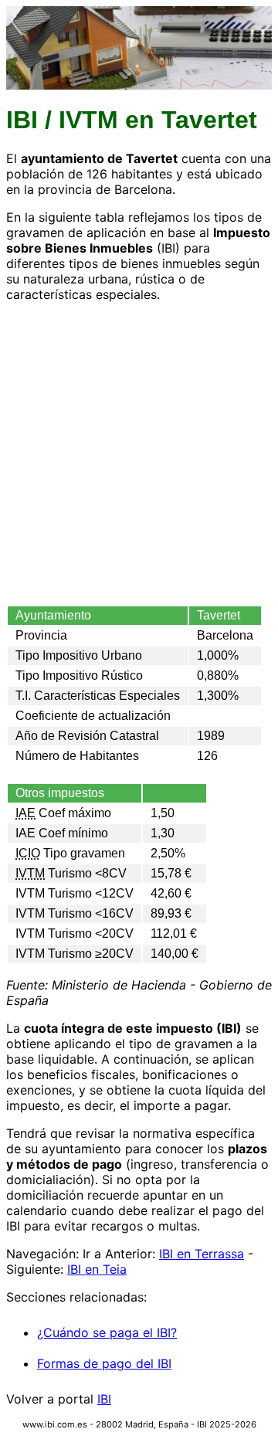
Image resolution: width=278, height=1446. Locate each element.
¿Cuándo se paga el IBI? (107, 1332)
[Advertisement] (139, 453)
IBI (104, 1399)
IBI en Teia (97, 1269)
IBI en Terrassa (201, 1253)
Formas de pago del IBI (104, 1363)
